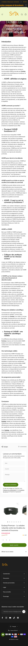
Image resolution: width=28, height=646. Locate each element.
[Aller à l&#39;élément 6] (17, 522)
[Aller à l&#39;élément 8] (20, 522)
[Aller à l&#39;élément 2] (9, 522)
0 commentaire (23, 446)
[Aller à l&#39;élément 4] (13, 522)
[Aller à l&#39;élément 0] (8, 522)
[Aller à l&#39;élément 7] (18, 522)
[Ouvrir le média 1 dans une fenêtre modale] (17, 503)
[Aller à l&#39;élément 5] (15, 522)
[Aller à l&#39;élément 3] (11, 522)
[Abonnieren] (23, 611)
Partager (6, 446)
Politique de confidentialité (9, 490)
